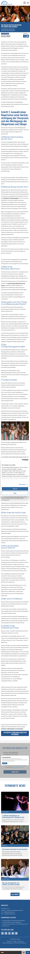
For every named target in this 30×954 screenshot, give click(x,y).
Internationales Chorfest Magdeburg (11, 922)
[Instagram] (6, 933)
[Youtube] (16, 933)
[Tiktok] (12, 933)
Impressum (20, 941)
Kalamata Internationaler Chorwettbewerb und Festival (15, 924)
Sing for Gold (5, 926)
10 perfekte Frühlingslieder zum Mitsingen (15, 733)
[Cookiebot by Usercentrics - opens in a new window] (22, 460)
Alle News (15, 894)
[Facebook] (9, 933)
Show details (22, 484)
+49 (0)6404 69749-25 (9, 912)
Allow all (15, 488)
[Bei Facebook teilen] (24, 36)
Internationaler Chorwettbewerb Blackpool (13, 920)
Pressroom (9, 941)
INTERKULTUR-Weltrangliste (10, 198)
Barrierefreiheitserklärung (20, 943)
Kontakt (15, 941)
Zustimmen (5, 763)
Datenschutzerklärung (8, 943)
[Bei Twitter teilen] (27, 36)
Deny (15, 493)
